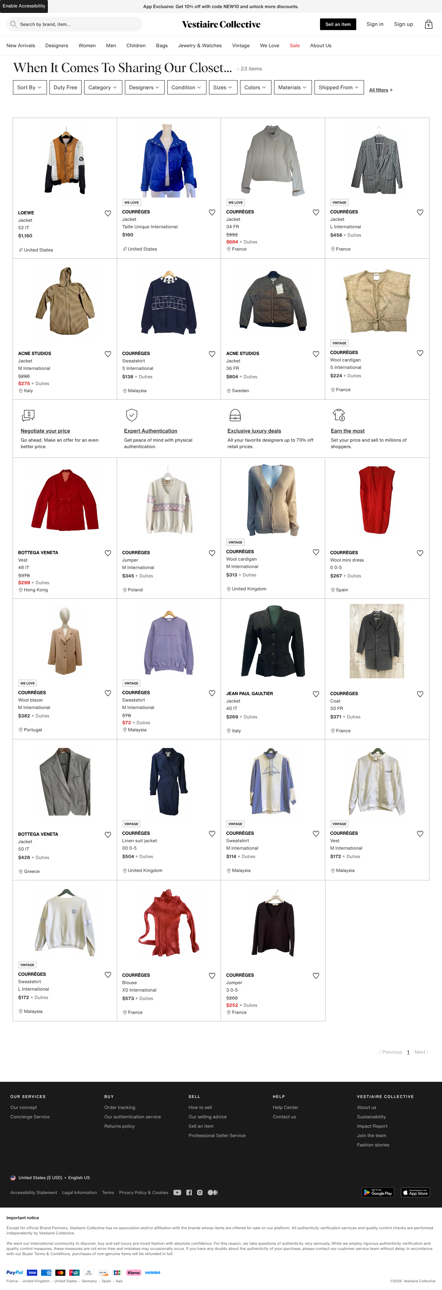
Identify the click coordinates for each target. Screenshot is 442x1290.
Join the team (371, 1135)
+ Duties (248, 241)
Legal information (79, 1192)
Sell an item (338, 24)
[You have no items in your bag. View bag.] (428, 24)
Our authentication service (132, 1116)
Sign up (403, 24)
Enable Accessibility (24, 6)
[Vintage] (255, 45)
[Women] (101, 45)
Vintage (240, 45)
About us (366, 1107)
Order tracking (119, 1107)
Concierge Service (30, 1116)
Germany (89, 1281)
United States (65, 1281)
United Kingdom (36, 1281)
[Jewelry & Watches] (226, 45)
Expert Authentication (151, 431)
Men (111, 45)
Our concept (23, 1107)
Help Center (285, 1107)
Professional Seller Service (217, 1135)
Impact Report (372, 1126)
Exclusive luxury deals (254, 431)
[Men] (121, 45)
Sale (295, 45)
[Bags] (172, 45)
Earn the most (348, 431)
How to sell (200, 1107)
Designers (56, 45)
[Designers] (73, 45)
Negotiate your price (45, 431)
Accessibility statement (33, 1192)
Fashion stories (373, 1145)
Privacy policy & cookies (143, 1192)
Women (87, 45)
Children (136, 45)
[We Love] (284, 45)
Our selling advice (208, 1116)
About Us (320, 45)
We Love (270, 45)
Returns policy (119, 1126)
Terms (108, 1192)
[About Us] (336, 45)
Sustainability (371, 1116)
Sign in (375, 24)
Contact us (284, 1116)
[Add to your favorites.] (108, 213)
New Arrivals (20, 45)
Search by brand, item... (45, 24)
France (12, 1281)
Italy (119, 1281)
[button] (428, 24)
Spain (106, 1281)
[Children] (150, 45)
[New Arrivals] (40, 45)
